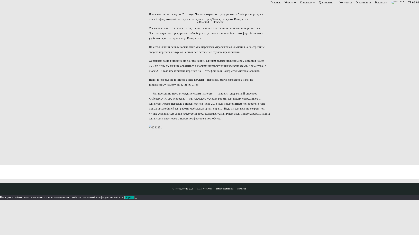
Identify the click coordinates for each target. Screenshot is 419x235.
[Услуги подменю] (295, 2)
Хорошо (129, 197)
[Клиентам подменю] (314, 2)
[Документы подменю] (335, 2)
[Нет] (136, 198)
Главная (276, 2)
